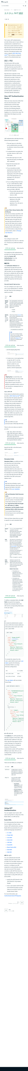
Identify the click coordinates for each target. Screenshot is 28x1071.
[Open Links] (25, 2)
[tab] (10, 248)
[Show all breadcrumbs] (12, 10)
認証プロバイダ (17, 9)
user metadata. (16, 489)
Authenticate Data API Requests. (12, 895)
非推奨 (12, 34)
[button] (14, 127)
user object (10, 680)
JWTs (11, 320)
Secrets (19, 314)
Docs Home (6, 9)
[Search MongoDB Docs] (23, 6)
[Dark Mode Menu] (25, 6)
